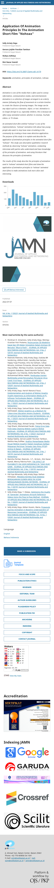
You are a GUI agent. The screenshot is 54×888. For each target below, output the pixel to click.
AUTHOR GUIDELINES (27, 600)
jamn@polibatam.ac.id (34, 860)
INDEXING (27, 626)
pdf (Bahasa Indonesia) (15, 290)
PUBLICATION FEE (27, 613)
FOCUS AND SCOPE (27, 574)
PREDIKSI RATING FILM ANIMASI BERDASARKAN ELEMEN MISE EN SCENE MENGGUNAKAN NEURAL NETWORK (26, 479)
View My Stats (15, 676)
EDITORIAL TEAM (27, 593)
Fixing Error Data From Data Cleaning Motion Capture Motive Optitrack (28, 428)
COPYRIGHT (27, 632)
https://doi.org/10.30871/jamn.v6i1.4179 (24, 71)
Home (5, 8)
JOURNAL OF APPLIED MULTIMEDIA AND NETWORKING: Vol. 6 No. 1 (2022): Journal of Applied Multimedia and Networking (28, 402)
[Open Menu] (2, 2)
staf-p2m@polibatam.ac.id (20, 859)
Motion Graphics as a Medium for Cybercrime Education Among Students (27, 412)
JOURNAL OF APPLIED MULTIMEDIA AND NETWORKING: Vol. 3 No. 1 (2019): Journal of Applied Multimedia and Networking (27, 453)
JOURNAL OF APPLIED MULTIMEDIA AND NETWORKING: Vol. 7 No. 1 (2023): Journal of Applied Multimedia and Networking (29, 417)
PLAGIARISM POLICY (27, 606)
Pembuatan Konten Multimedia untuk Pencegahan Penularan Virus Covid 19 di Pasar (27, 378)
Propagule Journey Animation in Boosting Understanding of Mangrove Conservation (29, 509)
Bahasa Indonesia (11, 537)
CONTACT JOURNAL (27, 639)
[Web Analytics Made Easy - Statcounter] (6, 676)
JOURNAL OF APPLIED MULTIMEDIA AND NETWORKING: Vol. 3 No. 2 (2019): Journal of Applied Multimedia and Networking (27, 351)
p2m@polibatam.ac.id (20, 858)
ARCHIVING (27, 619)
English (7, 533)
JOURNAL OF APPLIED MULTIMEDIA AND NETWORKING (28, 2)
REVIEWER (27, 587)
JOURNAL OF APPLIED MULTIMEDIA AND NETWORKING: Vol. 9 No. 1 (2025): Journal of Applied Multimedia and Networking (29, 501)
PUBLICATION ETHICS (27, 581)
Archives (13, 8)
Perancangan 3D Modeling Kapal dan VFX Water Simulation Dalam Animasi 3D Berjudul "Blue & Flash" (29, 345)
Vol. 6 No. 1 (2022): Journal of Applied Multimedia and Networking (22, 12)
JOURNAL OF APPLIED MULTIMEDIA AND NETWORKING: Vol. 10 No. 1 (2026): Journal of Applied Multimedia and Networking (27, 516)
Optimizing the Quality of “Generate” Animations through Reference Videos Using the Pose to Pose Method (29, 494)
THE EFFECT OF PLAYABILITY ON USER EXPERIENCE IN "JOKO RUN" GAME (29, 464)
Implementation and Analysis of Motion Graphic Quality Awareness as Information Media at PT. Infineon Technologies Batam (28, 395)
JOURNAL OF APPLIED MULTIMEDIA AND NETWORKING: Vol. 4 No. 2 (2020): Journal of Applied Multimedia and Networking (27, 384)
